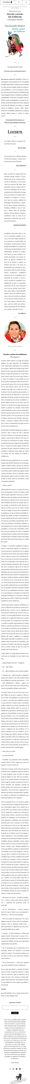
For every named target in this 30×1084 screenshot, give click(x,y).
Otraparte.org (6, 6)
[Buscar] (18, 2)
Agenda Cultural (13, 6)
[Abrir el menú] (26, 2)
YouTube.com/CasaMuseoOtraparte (15, 71)
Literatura (20, 6)
